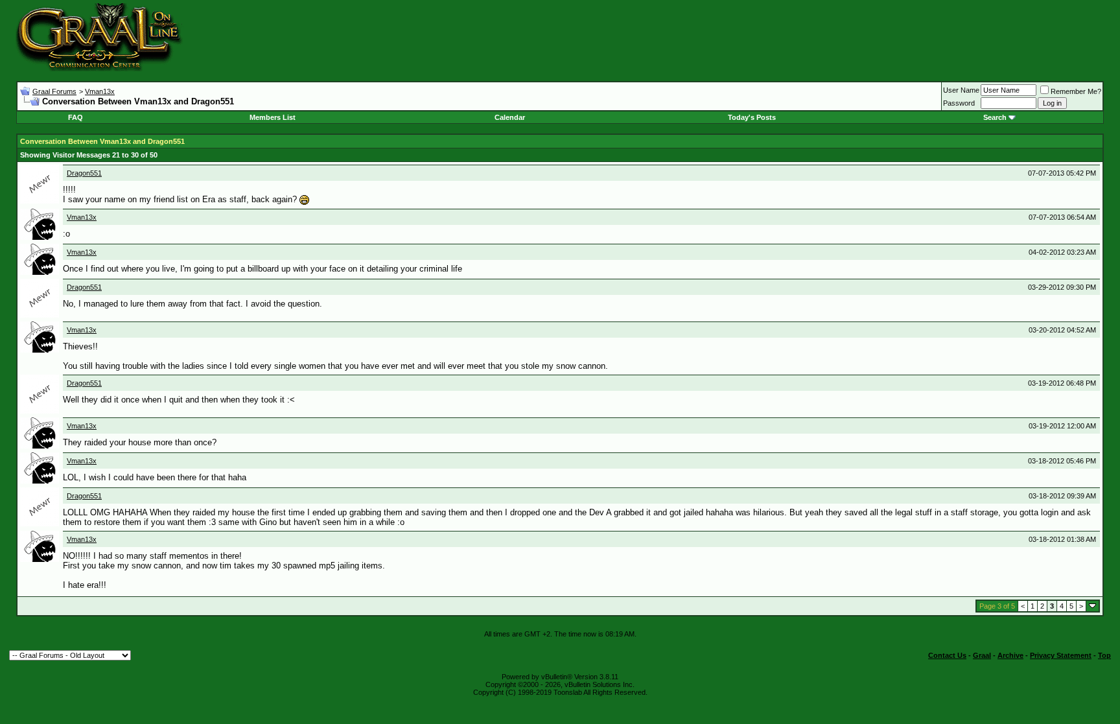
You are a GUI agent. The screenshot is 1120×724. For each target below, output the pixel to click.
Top (1104, 655)
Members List (273, 117)
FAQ (75, 117)
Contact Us (947, 655)
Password (959, 103)
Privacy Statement (1060, 655)
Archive (1010, 655)
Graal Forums (54, 91)
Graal (982, 655)
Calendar (510, 117)
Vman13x (100, 91)
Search (995, 117)
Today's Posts (752, 117)
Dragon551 (84, 173)
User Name (961, 90)
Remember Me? (1076, 91)
